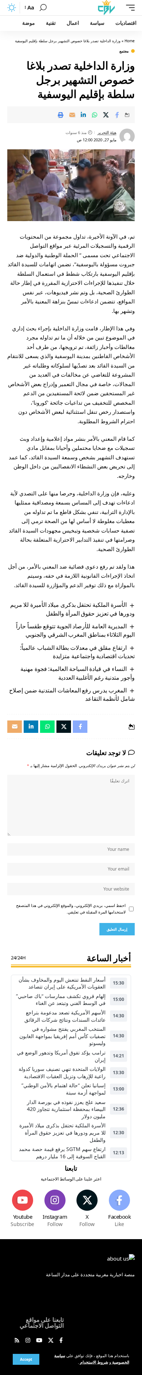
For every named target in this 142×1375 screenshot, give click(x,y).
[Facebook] (119, 1209)
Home (130, 40)
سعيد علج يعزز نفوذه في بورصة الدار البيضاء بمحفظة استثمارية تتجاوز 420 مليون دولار (66, 1109)
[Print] (61, 115)
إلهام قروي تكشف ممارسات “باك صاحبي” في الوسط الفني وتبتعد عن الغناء (61, 1000)
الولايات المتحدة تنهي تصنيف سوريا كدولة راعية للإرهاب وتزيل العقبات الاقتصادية (62, 1072)
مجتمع (124, 51)
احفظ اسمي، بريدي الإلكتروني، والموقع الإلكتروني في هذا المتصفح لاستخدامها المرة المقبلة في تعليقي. (71, 909)
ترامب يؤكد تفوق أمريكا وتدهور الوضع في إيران (61, 1056)
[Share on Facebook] (117, 115)
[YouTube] (39, 1341)
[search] (43, 7)
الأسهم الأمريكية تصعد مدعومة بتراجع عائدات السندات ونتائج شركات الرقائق (65, 1016)
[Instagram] (55, 1209)
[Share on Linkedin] (83, 115)
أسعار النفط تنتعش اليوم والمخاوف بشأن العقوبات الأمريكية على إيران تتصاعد (62, 983)
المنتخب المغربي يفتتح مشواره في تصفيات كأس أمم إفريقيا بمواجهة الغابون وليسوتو (62, 1035)
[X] (87, 1209)
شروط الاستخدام (93, 1362)
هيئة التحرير (107, 132)
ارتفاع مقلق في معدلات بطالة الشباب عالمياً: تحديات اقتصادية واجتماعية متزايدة (77, 652)
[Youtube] (22, 1209)
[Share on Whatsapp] (95, 115)
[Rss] (17, 1341)
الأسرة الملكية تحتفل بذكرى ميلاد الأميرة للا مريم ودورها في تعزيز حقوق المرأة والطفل (72, 609)
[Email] (72, 115)
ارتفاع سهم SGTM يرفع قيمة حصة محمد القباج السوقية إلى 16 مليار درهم (62, 1153)
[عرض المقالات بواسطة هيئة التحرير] (127, 136)
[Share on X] (106, 115)
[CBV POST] (106, 7)
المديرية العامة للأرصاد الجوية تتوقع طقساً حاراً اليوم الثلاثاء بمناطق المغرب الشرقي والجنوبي (75, 630)
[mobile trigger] (128, 7)
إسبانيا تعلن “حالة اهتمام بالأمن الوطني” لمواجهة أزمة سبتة (63, 1089)
